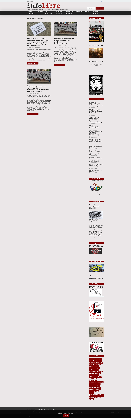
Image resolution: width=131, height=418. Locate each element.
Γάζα (90, 360)
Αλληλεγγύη (98, 359)
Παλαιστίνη (91, 366)
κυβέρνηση (91, 389)
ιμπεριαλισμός (92, 382)
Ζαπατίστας (98, 360)
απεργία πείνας (92, 371)
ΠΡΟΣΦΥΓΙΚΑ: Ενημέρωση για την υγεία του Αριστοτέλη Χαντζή (96, 165)
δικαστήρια (97, 373)
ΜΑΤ (102, 362)
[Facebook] (101, 1)
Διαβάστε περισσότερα (95, 236)
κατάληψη (91, 383)
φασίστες (91, 399)
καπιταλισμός (100, 382)
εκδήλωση (96, 375)
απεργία (96, 369)
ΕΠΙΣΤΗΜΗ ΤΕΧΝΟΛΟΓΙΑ (96, 12)
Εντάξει (66, 415)
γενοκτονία (91, 373)
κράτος (98, 387)
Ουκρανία (98, 364)
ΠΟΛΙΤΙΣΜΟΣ (79, 11)
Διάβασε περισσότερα (32, 63)
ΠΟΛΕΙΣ (87, 11)
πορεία (90, 391)
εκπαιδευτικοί (99, 376)
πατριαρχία (97, 389)
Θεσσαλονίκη (92, 362)
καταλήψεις (97, 383)
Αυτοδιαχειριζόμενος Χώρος (96, 61)
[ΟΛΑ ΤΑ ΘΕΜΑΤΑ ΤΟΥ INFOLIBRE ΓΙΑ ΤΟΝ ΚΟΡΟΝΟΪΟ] (95, 253)
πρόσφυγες (96, 391)
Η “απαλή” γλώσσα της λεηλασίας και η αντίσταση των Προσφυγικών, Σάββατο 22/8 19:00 (95, 159)
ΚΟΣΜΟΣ (40, 11)
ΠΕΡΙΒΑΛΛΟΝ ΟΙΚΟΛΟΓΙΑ (69, 12)
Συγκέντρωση (92, 368)
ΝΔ (93, 364)
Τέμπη (98, 368)
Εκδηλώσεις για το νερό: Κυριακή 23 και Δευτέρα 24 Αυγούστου (95, 146)
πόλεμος (91, 392)
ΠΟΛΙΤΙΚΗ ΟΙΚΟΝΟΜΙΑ (31, 12)
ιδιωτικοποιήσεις (93, 380)
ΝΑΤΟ (90, 364)
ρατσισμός (91, 397)
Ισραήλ (97, 362)
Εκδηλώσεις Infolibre (96, 18)
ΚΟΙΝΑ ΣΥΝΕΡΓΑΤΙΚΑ (49, 12)
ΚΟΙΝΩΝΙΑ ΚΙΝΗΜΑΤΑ (59, 12)
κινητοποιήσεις (92, 387)
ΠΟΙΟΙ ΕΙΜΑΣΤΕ (92, 45)
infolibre (38, 47)
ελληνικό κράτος (92, 378)
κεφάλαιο (97, 385)
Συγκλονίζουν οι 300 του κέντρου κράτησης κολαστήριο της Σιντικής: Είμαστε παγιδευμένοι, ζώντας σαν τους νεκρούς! (95, 120)
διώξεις (90, 375)
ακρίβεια (91, 369)
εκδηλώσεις (91, 376)
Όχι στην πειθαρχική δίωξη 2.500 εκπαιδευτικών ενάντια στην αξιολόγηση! (95, 140)
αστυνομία (99, 371)
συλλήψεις (97, 397)
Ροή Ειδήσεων (96, 99)
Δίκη (94, 360)
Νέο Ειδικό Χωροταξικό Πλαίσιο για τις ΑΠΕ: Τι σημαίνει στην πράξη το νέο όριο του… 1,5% (96, 152)
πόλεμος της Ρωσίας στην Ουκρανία (95, 395)
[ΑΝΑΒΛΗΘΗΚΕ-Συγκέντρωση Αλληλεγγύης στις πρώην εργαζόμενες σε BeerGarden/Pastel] (65, 29)
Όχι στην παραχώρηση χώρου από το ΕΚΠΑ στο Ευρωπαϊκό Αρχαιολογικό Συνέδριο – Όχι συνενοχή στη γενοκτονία (95, 112)
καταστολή (91, 385)
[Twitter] (103, 1)
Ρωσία (97, 366)
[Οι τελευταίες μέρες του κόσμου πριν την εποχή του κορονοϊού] (95, 295)
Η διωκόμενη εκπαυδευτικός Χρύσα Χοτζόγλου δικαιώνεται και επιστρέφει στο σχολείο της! (96, 104)
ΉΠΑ (90, 359)
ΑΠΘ (94, 359)
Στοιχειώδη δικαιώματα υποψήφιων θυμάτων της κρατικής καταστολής (95, 206)
